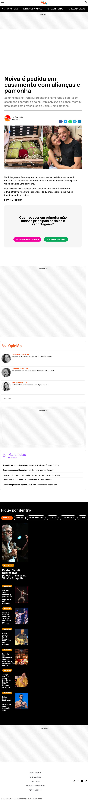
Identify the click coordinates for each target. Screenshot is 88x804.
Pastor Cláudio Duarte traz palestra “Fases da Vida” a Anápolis (14, 574)
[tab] (7, 518)
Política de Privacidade (35, 786)
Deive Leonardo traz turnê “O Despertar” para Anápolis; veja (7, 703)
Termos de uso (35, 790)
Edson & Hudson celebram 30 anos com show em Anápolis (6, 618)
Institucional (35, 773)
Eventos (8, 565)
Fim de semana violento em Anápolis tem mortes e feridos (27, 480)
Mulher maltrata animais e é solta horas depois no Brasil (30, 385)
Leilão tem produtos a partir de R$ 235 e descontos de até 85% (30, 485)
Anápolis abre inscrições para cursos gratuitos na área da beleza (31, 465)
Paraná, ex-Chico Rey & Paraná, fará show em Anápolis (6, 638)
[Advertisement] (44, 46)
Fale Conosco (35, 777)
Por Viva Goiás (17, 117)
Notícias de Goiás (55, 9)
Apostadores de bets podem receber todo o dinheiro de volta (32, 357)
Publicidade (35, 781)
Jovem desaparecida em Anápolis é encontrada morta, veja (28, 470)
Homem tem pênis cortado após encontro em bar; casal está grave (31, 475)
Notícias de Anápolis (32, 9)
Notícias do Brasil (76, 9)
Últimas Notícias (10, 9)
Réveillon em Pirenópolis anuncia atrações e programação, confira (8, 659)
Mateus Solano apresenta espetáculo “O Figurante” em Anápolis (7, 596)
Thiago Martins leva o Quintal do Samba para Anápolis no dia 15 (6, 681)
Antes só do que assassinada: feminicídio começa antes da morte (33, 371)
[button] (61, 121)
